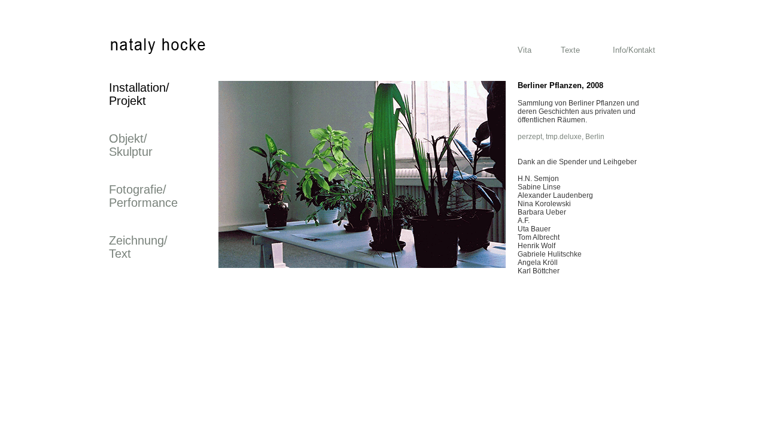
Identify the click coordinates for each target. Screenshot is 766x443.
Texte (570, 50)
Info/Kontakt (634, 50)
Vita (524, 50)
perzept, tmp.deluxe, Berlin (561, 136)
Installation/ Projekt (139, 94)
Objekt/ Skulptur (131, 145)
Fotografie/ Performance (143, 196)
